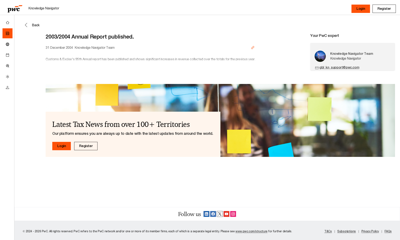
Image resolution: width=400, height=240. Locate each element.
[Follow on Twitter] (220, 214)
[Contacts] (7, 87)
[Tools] (7, 66)
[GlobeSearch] (7, 44)
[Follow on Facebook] (213, 214)
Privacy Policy (370, 231)
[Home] (7, 23)
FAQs (388, 231)
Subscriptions (346, 231)
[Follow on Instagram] (233, 214)
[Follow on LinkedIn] (206, 214)
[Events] (7, 55)
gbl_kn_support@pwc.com (339, 67)
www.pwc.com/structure (251, 231)
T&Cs (328, 231)
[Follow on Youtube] (226, 214)
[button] (360, 9)
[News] (7, 33)
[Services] (7, 77)
